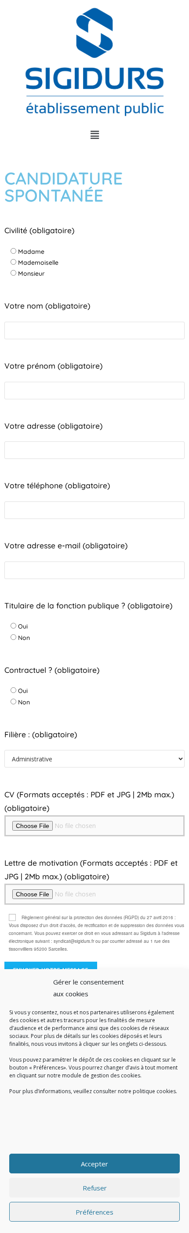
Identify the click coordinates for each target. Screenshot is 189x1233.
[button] (94, 135)
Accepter (94, 1163)
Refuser (95, 1187)
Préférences (94, 1212)
